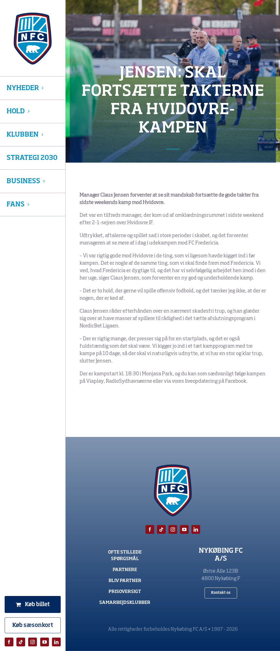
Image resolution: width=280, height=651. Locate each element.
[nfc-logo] (32, 38)
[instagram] (32, 642)
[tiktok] (20, 642)
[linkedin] (56, 642)
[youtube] (44, 642)
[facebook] (9, 642)
